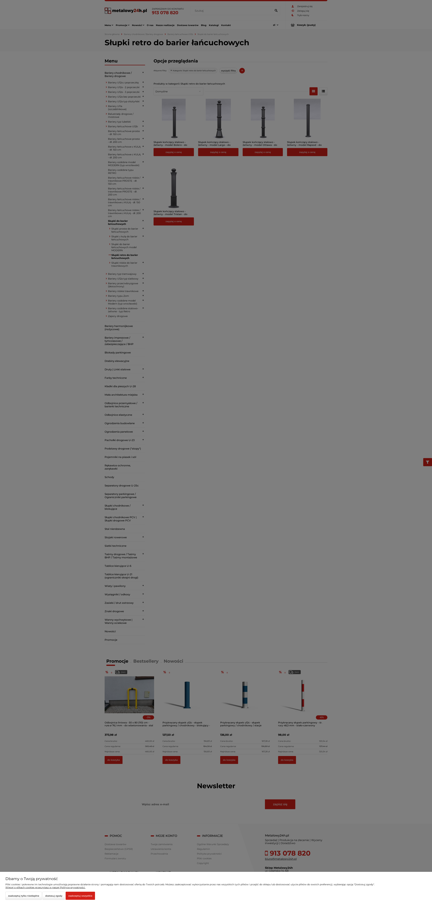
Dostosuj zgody (53, 895)
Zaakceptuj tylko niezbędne (23, 895)
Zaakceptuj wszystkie (80, 895)
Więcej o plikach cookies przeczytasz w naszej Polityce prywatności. (45, 887)
